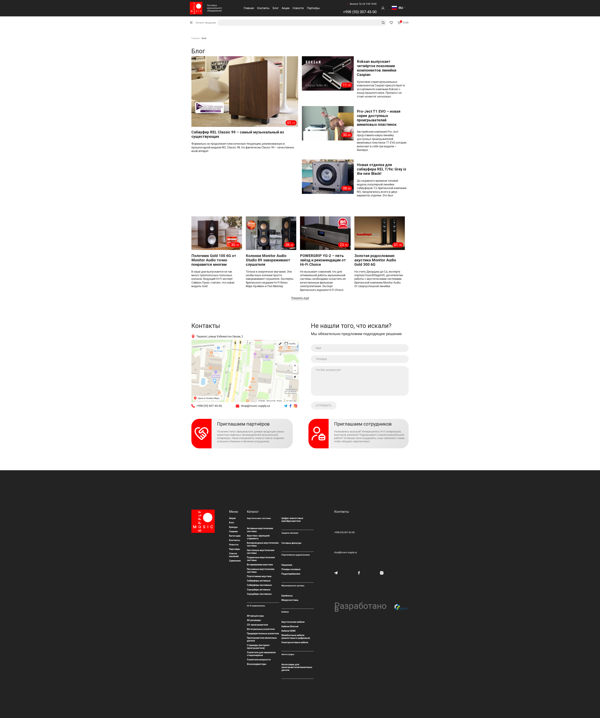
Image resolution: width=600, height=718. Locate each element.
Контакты (234, 540)
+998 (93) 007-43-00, (209, 405)
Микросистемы (289, 600)
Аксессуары (287, 654)
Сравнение (235, 560)
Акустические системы (259, 518)
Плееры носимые (290, 569)
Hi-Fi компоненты (256, 606)
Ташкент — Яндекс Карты (202, 343)
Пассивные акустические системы (260, 570)
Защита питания (289, 533)
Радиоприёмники (290, 574)
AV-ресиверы (254, 620)
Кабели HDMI (288, 631)
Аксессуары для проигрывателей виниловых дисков (296, 667)
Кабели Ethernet (289, 626)
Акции (232, 518)
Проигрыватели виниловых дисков (262, 639)
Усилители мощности (259, 659)
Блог (231, 522)
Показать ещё (300, 298)
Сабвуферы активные (258, 580)
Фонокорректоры (256, 664)
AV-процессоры (255, 616)
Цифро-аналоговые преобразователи (292, 519)
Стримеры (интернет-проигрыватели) (258, 646)
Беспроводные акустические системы (263, 544)
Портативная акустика (259, 576)
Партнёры (234, 549)
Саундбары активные (258, 589)
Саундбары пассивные (259, 594)
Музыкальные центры (292, 585)
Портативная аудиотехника (295, 555)
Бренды (233, 527)
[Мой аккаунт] (383, 8)
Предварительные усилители (263, 633)
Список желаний (234, 555)
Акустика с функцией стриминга (258, 537)
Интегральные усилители (261, 629)
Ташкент (195, 341)
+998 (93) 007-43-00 (360, 12)
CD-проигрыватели (257, 624)
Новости (233, 544)
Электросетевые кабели (294, 642)
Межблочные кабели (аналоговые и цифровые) (295, 636)
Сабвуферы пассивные (259, 585)
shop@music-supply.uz (255, 405)
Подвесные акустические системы (261, 558)
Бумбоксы (287, 595)
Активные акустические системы (260, 529)
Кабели (285, 612)
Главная (195, 38)
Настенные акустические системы (260, 551)
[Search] (302, 23)
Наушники (286, 565)
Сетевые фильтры (291, 543)
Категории (234, 536)
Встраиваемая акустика (260, 564)
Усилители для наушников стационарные (261, 653)
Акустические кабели (293, 622)
